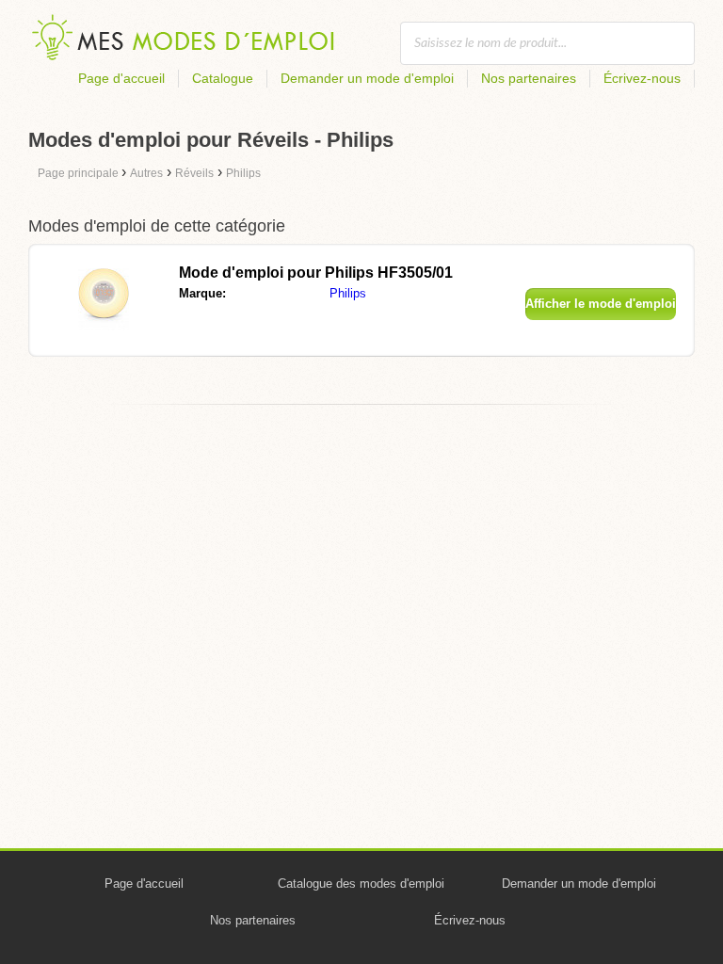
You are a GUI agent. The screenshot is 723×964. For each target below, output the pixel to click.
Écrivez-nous (642, 78)
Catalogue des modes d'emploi (361, 883)
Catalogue (222, 78)
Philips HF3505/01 (316, 273)
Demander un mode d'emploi (367, 78)
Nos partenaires (528, 78)
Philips (347, 293)
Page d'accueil (121, 78)
